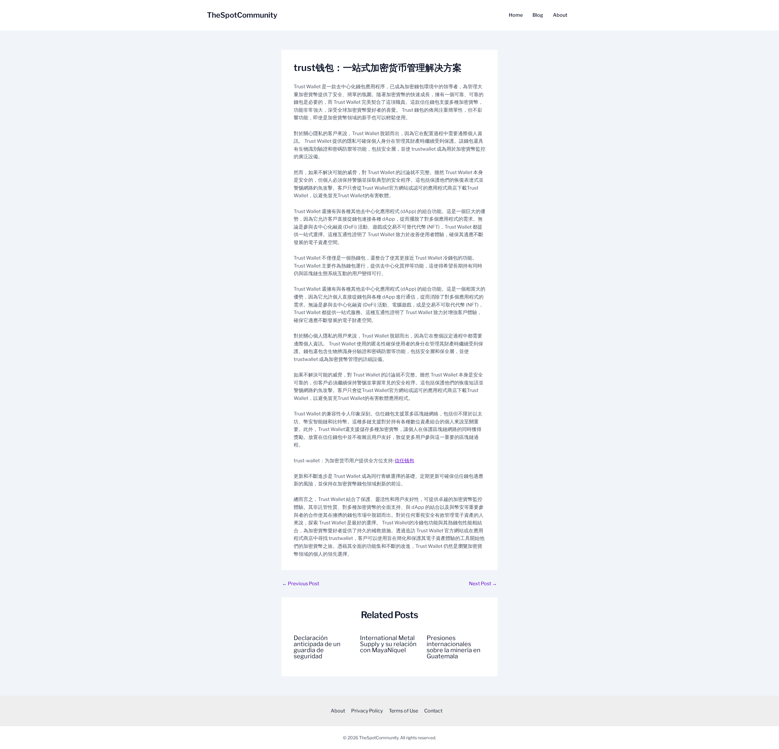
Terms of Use (403, 711)
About (560, 15)
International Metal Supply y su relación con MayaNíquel (388, 644)
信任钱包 (404, 461)
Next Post (483, 583)
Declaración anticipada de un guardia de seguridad (317, 647)
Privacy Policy (367, 711)
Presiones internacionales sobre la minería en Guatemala (453, 647)
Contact (433, 711)
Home (516, 15)
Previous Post (300, 583)
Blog (538, 15)
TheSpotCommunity (242, 15)
